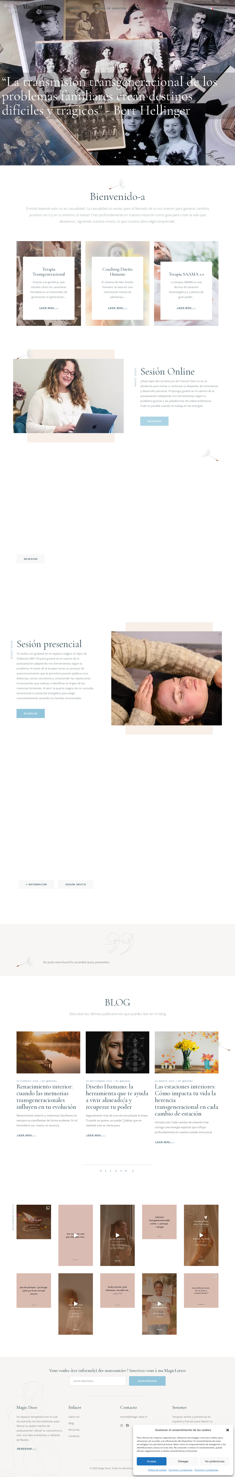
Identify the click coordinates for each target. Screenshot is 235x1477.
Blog (71, 1423)
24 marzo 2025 (164, 1081)
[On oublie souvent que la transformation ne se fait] (34, 1222)
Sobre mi (73, 1417)
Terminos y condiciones (181, 1469)
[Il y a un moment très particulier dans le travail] (34, 1290)
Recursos (74, 1429)
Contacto (73, 1436)
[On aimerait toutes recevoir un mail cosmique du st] (159, 1304)
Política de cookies (157, 1469)
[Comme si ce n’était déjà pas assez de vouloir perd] (117, 1290)
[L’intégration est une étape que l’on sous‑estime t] (117, 1235)
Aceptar (151, 1461)
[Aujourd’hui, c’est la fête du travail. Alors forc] (201, 1290)
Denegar (183, 1461)
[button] (227, 1430)
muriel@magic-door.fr (133, 1417)
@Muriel (51, 1081)
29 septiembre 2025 (99, 1081)
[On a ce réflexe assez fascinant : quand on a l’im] (75, 1304)
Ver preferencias (215, 1461)
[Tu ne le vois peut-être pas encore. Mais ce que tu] (201, 1235)
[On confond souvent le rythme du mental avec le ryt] (75, 1235)
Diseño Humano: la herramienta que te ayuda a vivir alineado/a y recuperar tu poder (117, 1097)
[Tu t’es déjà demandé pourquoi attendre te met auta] (159, 1222)
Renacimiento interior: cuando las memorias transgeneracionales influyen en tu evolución (46, 1097)
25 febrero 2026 (28, 1081)
